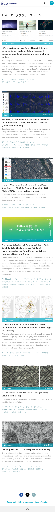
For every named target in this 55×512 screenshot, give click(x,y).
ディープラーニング (19, 282)
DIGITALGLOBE (15, 205)
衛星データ (6, 147)
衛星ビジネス (16, 147)
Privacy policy (12, 502)
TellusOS (21, 79)
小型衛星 (31, 469)
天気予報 (45, 353)
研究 (27, 284)
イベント (16, 279)
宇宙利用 (45, 145)
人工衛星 (15, 469)
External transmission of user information (33, 502)
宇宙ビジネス (35, 145)
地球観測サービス (32, 410)
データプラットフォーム (11, 82)
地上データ (25, 82)
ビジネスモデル (33, 282)
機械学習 (13, 284)
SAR (3, 466)
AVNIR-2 (5, 205)
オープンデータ (32, 79)
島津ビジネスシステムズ (11, 355)
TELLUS (5, 79)
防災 (22, 355)
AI (2, 279)
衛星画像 (26, 147)
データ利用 (25, 145)
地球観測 (21, 410)
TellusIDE (13, 79)
